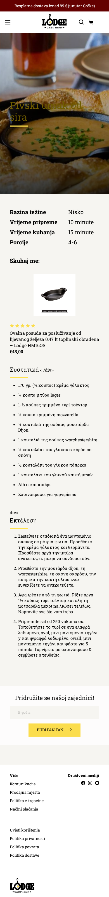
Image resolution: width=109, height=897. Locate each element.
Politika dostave (24, 855)
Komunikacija (23, 783)
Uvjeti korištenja (25, 830)
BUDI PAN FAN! (50, 729)
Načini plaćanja (24, 809)
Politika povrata (24, 846)
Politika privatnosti (27, 838)
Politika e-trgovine (27, 800)
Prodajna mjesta (25, 792)
